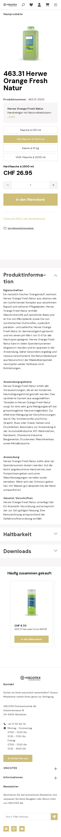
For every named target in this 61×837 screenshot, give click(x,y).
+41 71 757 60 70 (17, 724)
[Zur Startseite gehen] (7, 5)
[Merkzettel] (31, 4)
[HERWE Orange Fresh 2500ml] (30, 44)
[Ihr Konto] (39, 4)
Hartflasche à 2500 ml (30, 139)
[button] (6, 614)
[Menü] (55, 4)
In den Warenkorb (30, 199)
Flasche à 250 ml (30, 130)
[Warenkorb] (47, 4)
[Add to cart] (31, 639)
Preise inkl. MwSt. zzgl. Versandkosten (24, 218)
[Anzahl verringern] (8, 185)
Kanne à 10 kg (30, 148)
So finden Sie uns (18, 758)
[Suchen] (23, 4)
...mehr (11, 116)
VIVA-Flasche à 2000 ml (30, 157)
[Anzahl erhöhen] (53, 185)
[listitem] (31, 614)
